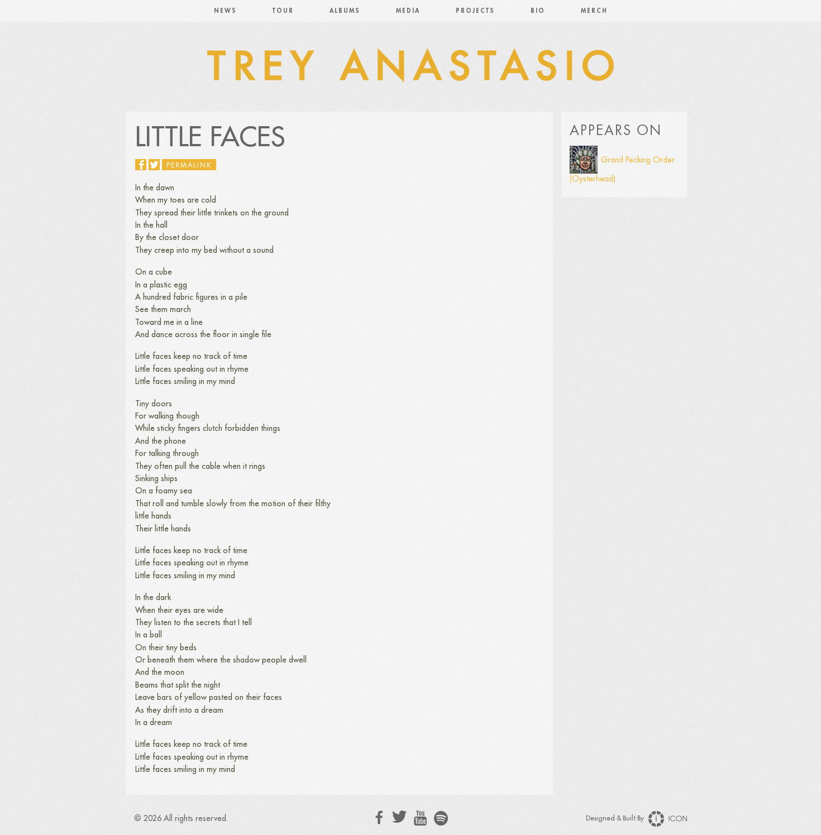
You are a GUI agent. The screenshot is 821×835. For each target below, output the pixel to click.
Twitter (399, 816)
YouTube (420, 818)
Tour (283, 11)
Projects (475, 11)
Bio (538, 11)
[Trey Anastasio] (410, 67)
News (225, 11)
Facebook (379, 817)
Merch (594, 11)
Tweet (154, 164)
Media (408, 11)
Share (140, 164)
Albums (345, 11)
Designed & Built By (616, 818)
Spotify (440, 818)
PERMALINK (189, 165)
